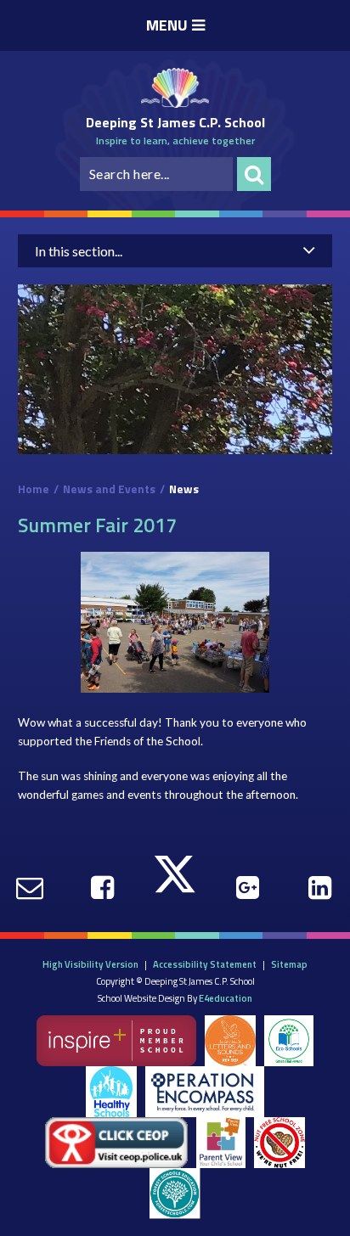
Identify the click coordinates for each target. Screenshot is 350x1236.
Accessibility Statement (205, 964)
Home (33, 488)
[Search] (254, 174)
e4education (225, 998)
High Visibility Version (90, 964)
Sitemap (289, 964)
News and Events (109, 488)
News (184, 488)
